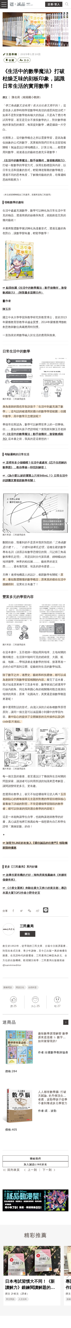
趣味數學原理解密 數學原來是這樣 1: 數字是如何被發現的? (53, 1037)
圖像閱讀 (7, 987)
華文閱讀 (10, 1299)
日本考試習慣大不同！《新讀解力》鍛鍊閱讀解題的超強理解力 (30, 1284)
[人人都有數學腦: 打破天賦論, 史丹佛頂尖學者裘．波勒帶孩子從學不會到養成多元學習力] (19, 1105)
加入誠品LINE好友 (35, 1164)
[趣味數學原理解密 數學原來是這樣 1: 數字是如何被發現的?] (19, 1047)
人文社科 (22, 1299)
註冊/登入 (54, 4)
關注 (27, 933)
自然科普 (32, 987)
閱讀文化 (20, 987)
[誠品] (21, 4)
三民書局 (27, 926)
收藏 (11, 60)
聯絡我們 (35, 1158)
